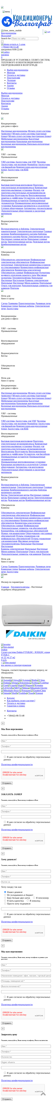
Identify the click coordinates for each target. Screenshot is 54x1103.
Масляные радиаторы (28, 541)
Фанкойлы (32, 164)
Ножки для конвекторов (13, 533)
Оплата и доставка (16, 75)
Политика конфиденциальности (17, 764)
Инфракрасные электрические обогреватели (23, 260)
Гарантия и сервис (16, 706)
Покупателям (13, 78)
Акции (10, 85)
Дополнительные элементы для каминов (21, 554)
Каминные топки (9, 306)
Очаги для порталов (11, 285)
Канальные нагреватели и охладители (30, 205)
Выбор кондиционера (17, 70)
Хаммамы (13, 303)
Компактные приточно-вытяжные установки (24, 188)
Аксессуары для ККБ (18, 169)
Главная (5, 587)
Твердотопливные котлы (20, 241)
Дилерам (11, 80)
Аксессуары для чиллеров (14, 164)
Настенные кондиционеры (14, 131)
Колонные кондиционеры (14, 144)
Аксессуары (12, 308)
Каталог (11, 698)
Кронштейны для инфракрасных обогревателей (24, 531)
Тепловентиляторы (21, 278)
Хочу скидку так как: (11, 887)
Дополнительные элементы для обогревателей (24, 528)
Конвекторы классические (28, 270)
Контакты (12, 83)
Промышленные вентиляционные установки (23, 462)
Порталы (14, 288)
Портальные (45, 283)
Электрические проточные (30, 231)
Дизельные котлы (41, 241)
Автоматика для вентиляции (38, 208)
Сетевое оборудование (12, 208)
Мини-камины (31, 283)
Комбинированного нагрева (24, 234)
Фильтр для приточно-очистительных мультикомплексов (23, 191)
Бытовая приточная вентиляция (16, 185)
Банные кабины (26, 306)
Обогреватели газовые (12, 272)
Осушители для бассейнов (37, 198)
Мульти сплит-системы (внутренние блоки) (29, 136)
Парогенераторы (26, 303)
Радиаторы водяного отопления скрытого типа (25, 273)
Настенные (6, 280)
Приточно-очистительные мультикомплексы (22, 186)
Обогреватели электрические (15, 259)
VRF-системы (8, 162)
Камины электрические (36, 280)
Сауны (4, 303)
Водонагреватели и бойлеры (15, 229)
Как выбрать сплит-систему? (21, 700)
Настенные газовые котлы (14, 239)
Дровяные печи (43, 303)
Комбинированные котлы (13, 244)
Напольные (37, 278)
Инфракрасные (31, 272)
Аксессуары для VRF (25, 162)
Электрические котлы (39, 236)
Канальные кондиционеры (29, 141)
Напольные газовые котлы (21, 497)
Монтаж (11, 72)
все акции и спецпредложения (16, 665)
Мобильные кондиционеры (14, 139)
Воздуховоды (21, 195)
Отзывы (11, 88)
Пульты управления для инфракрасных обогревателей (20, 537)
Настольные (19, 280)
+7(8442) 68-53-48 (10, 47)
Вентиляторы (7, 195)
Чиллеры (41, 162)
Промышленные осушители (15, 200)
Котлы (24, 236)
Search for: (6, 38)
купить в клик (17, 44)
